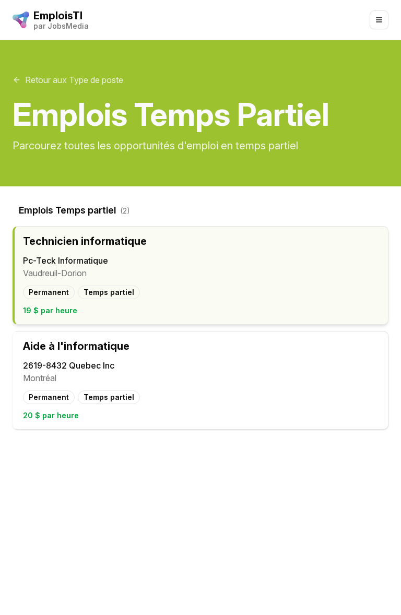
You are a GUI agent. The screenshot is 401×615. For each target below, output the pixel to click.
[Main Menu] (379, 19)
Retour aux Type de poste (74, 80)
